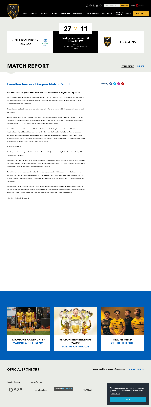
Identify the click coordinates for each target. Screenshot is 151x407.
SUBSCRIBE (124, 5)
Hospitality (107, 13)
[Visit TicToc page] (100, 6)
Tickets (34, 13)
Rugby (54, 13)
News (25, 13)
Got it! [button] (128, 399)
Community (78, 13)
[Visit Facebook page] (87, 6)
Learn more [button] (115, 394)
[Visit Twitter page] (94, 6)
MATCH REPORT (127, 66)
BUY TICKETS (141, 13)
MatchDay (65, 13)
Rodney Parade (119, 13)
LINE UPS (140, 66)
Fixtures (45, 13)
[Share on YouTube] (122, 83)
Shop (128, 13)
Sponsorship (93, 13)
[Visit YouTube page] (97, 6)
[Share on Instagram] (118, 83)
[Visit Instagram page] (90, 6)
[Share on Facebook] (110, 83)
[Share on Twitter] (114, 83)
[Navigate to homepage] (13, 11)
